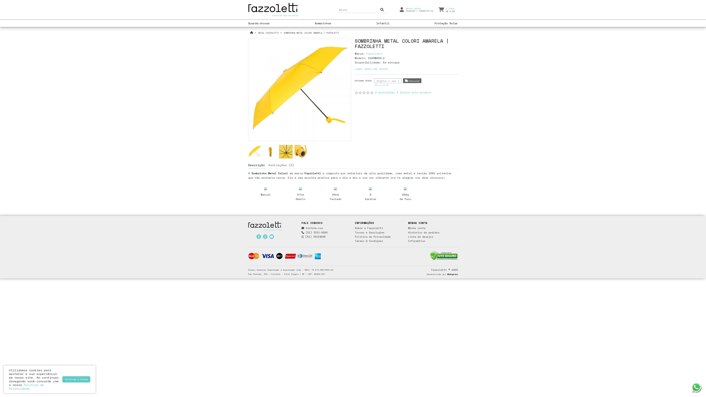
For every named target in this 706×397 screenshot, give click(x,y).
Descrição (256, 165)
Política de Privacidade (373, 237)
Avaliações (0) (281, 165)
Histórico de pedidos (423, 232)
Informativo (416, 241)
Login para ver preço (371, 69)
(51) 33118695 (315, 237)
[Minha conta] (402, 9)
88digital (452, 274)
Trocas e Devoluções (370, 232)
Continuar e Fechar (76, 379)
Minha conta (416, 228)
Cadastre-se (426, 10)
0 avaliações (385, 92)
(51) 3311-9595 (316, 232)
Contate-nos (313, 228)
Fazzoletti (374, 54)
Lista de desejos (420, 237)
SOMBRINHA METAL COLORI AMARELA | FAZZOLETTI (311, 32)
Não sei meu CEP (382, 85)
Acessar (410, 10)
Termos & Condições (369, 241)
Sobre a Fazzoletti (369, 228)
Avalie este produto (415, 92)
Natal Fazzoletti (268, 32)
